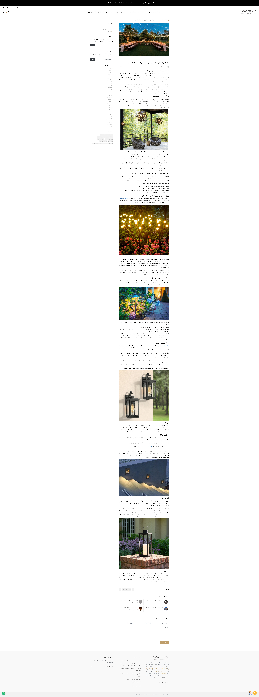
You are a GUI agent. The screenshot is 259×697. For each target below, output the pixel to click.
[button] (7, 12)
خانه (160, 12)
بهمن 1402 (110, 99)
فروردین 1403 (109, 97)
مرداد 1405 (110, 68)
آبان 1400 (110, 112)
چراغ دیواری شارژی (92, 12)
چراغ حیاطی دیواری (164, 346)
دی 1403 (110, 89)
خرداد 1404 (110, 85)
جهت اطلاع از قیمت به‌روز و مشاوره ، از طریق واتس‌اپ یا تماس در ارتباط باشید (123, 2)
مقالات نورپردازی (107, 29)
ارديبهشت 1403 (109, 95)
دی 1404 (110, 71)
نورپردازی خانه (107, 31)
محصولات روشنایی (143, 12)
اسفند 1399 (109, 124)
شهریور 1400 (109, 114)
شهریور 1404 (109, 79)
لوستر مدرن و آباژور (153, 12)
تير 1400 (110, 118)
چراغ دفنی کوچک (100, 139)
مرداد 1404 (110, 81)
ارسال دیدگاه (164, 642)
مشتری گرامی (148, 2)
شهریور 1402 (109, 103)
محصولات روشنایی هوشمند (120, 12)
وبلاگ (111, 12)
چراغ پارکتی (110, 141)
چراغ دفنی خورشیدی (109, 137)
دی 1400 (110, 108)
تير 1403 (110, 93)
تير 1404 (110, 83)
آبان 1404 (110, 75)
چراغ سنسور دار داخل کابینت (98, 143)
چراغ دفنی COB (100, 137)
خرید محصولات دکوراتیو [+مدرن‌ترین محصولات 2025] (136, 674)
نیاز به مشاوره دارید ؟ (103, 12)
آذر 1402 (110, 101)
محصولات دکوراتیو (132, 12)
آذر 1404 (110, 73)
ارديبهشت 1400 (109, 120)
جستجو (92, 45)
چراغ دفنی (111, 134)
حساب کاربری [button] (15, 7)
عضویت (92, 59)
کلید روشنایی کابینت (109, 143)
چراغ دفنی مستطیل (109, 139)
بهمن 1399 (110, 126)
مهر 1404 (110, 77)
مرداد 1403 (110, 91)
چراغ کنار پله (150, 446)
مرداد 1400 (110, 116)
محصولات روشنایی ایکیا (124, 673)
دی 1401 (110, 105)
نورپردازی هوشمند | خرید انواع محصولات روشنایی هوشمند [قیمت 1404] (136, 681)
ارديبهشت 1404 (109, 87)
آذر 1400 (110, 110)
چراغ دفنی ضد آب (103, 134)
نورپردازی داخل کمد (103, 141)
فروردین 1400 (109, 122)
